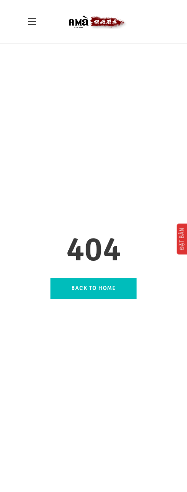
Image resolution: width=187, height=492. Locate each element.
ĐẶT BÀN (181, 239)
